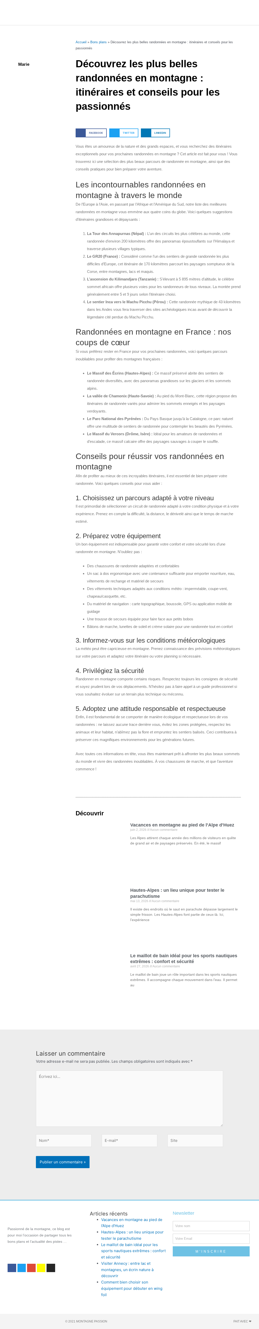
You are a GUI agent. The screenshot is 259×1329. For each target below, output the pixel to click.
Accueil (81, 42)
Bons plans (98, 42)
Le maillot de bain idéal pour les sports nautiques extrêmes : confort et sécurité (133, 1251)
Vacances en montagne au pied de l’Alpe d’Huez (182, 824)
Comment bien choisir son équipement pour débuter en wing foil (131, 1288)
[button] (120, 12)
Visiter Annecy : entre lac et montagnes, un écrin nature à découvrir (127, 1269)
